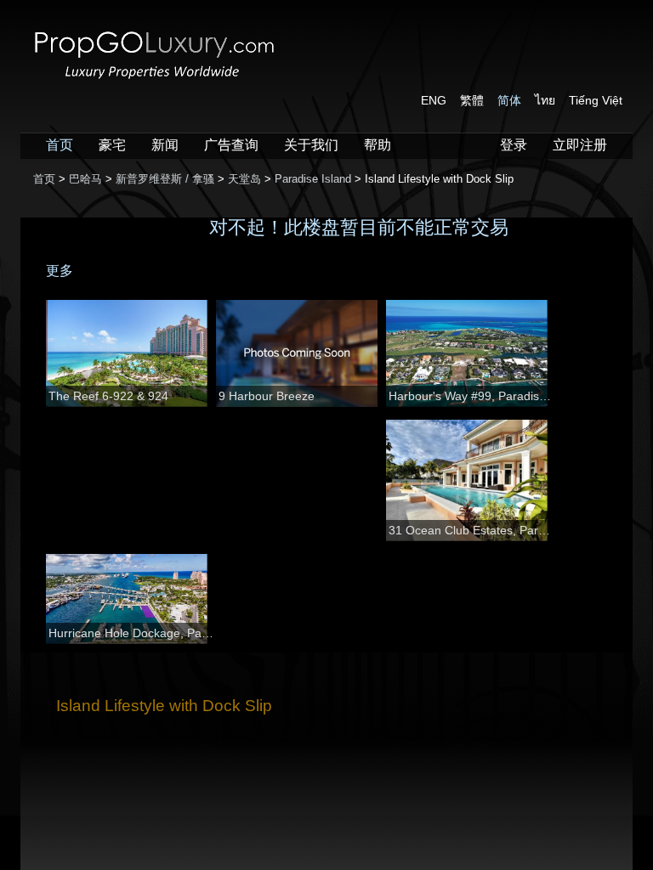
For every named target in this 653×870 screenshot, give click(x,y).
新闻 (165, 145)
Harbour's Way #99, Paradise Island (472, 396)
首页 (59, 145)
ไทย (545, 100)
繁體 (472, 100)
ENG (433, 100)
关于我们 (311, 145)
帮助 (377, 145)
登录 (513, 145)
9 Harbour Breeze (267, 396)
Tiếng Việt (595, 100)
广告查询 (231, 145)
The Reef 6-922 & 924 (108, 396)
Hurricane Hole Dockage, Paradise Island (132, 633)
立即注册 (580, 145)
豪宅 (112, 145)
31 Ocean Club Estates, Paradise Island (472, 530)
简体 (509, 100)
